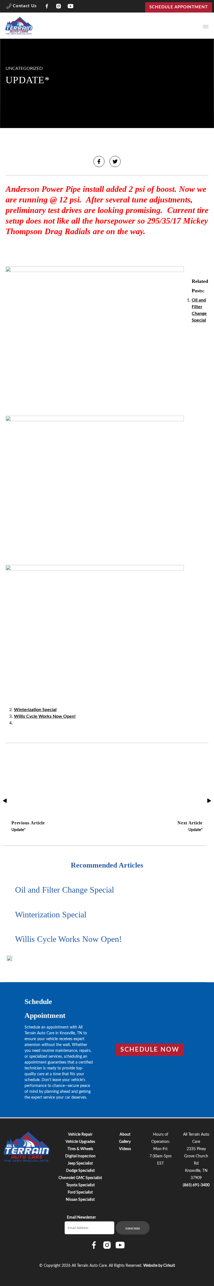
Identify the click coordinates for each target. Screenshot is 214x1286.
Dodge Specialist (80, 1171)
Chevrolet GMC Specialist (80, 1178)
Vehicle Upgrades (80, 1142)
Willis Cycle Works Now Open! (45, 716)
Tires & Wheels (80, 1149)
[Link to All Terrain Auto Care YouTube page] (71, 7)
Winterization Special (35, 709)
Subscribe (132, 1228)
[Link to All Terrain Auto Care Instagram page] (59, 7)
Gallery (125, 1142)
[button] (21, 7)
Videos (125, 1149)
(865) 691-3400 (196, 1185)
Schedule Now (149, 1050)
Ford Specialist (80, 1192)
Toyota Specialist (80, 1185)
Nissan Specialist (80, 1200)
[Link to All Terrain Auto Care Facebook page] (47, 7)
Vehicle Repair (80, 1134)
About (125, 1134)
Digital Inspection (80, 1156)
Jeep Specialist (80, 1163)
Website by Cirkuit (159, 1266)
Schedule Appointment (178, 7)
